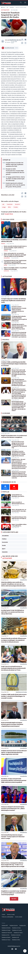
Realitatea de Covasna (17, 930)
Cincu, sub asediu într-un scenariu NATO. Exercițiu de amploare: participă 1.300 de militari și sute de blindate (15, 255)
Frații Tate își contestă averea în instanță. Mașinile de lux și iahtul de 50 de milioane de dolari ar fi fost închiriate (13, 669)
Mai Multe (14, 898)
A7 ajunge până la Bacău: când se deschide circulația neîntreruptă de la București (15, 178)
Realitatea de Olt (15, 937)
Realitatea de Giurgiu (6, 930)
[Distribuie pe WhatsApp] (22, 43)
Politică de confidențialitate (7, 916)
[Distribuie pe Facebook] (25, 39)
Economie (6, 270)
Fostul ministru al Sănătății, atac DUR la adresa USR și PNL (18, 496)
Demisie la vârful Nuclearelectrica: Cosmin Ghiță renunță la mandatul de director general (15, 171)
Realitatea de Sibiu (16, 939)
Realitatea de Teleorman (7, 932)
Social (5, 265)
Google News (9, 214)
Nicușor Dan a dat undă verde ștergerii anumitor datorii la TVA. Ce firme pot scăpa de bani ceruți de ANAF (19, 373)
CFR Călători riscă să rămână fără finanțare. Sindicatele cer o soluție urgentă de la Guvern (18, 454)
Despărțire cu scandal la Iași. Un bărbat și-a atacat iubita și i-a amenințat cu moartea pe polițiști (13, 892)
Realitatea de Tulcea (6, 939)
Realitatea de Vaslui (16, 927)
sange (4, 207)
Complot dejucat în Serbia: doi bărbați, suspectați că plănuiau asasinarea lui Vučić (14, 164)
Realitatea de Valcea (18, 932)
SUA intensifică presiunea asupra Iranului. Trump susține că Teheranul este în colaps (12, 836)
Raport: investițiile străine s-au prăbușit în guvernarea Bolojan (15, 268)
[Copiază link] (22, 39)
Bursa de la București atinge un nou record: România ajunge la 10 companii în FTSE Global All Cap (19, 444)
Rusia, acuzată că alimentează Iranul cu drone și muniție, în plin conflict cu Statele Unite (15, 247)
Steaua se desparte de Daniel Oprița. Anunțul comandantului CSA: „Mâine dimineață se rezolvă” (13, 808)
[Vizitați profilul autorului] (2, 41)
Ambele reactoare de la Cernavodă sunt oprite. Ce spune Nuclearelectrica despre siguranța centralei (14, 752)
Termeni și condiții (11, 914)
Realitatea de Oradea (17, 40)
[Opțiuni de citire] (25, 951)
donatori (17, 204)
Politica (3, 243)
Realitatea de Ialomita (15, 935)
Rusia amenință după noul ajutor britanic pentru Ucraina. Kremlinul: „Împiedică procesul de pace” (12, 724)
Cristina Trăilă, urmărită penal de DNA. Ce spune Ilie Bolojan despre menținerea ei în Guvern (14, 363)
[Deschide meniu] (25, 3)
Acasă (4, 7)
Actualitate (12, 7)
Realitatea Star (22, 925)
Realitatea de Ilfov (5, 935)
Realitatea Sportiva (14, 925)
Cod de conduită (18, 916)
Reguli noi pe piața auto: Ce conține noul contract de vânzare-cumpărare (14, 436)
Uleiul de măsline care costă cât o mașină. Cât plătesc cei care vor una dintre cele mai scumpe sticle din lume (13, 584)
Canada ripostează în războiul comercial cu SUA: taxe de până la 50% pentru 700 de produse (15, 184)
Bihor (9, 207)
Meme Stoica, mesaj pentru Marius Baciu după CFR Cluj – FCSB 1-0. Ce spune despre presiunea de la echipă (12, 864)
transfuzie (9, 204)
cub (3, 204)
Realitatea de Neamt (6, 937)
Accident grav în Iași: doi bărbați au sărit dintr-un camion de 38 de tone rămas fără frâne (12, 612)
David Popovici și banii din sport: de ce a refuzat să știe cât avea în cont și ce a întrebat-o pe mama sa (19, 335)
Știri (7, 7)
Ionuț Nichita (23, 580)
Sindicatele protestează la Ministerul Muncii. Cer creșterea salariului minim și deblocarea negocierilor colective (19, 475)
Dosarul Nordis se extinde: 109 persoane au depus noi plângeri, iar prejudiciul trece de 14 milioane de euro (13, 640)
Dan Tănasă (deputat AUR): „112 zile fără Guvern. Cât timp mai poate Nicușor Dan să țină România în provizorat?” (19, 382)
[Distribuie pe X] (25, 43)
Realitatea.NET (5, 925)
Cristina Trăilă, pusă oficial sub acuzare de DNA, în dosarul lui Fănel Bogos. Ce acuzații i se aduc (14, 696)
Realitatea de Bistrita (6, 927)
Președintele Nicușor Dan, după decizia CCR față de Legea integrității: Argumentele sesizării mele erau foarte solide (15, 263)
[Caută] (20, 3)
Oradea (16, 207)
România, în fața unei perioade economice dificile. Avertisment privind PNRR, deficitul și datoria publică (13, 780)
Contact (3, 914)
